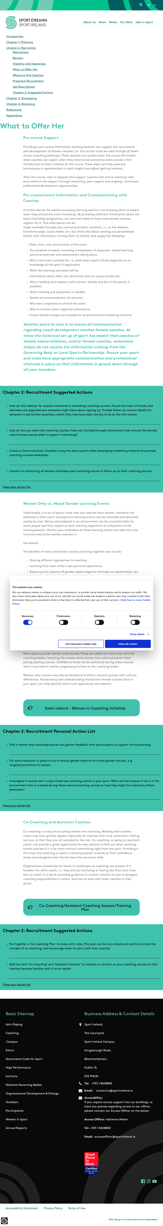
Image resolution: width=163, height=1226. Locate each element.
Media (113, 22)
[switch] (63, 622)
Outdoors (12, 1102)
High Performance (18, 1067)
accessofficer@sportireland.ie (115, 1137)
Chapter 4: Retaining (20, 104)
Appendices (14, 115)
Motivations (21, 52)
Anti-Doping (14, 1024)
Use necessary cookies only (81, 643)
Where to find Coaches (28, 75)
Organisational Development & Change (32, 1093)
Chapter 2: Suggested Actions (33, 92)
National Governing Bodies (24, 1085)
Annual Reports (16, 1128)
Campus (12, 1042)
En (149, 5)
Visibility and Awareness (29, 64)
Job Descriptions (24, 87)
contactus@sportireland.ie (114, 1090)
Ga (154, 5)
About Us (89, 22)
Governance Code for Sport (24, 1059)
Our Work (126, 22)
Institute (12, 1076)
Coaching (12, 1033)
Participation (15, 1111)
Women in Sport (17, 1119)
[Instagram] (149, 1181)
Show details (137, 634)
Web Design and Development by (133, 1219)
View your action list (17, 487)
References (13, 110)
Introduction (14, 36)
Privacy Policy (53, 1208)
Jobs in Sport (144, 22)
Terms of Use (76, 1208)
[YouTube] (154, 1181)
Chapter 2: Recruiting (21, 48)
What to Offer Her (25, 69)
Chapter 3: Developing (21, 98)
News (102, 22)
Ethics (10, 1050)
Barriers (18, 58)
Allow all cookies (127, 643)
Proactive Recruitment (28, 81)
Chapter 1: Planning (19, 42)
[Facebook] (143, 1181)
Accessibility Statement (22, 1208)
